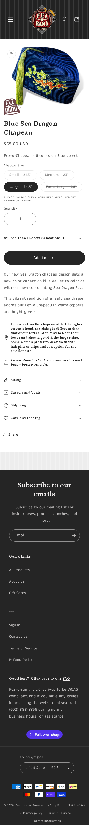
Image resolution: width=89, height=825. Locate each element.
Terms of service (59, 813)
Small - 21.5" (23, 176)
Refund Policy (20, 659)
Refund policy (75, 805)
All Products (19, 570)
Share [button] (13, 434)
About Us (17, 581)
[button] (10, 19)
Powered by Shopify (47, 805)
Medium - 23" (60, 176)
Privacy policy (32, 813)
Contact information (47, 821)
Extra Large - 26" (64, 187)
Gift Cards (17, 593)
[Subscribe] (74, 535)
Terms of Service (23, 648)
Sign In (15, 625)
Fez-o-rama (24, 805)
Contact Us (18, 636)
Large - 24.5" (20, 186)
